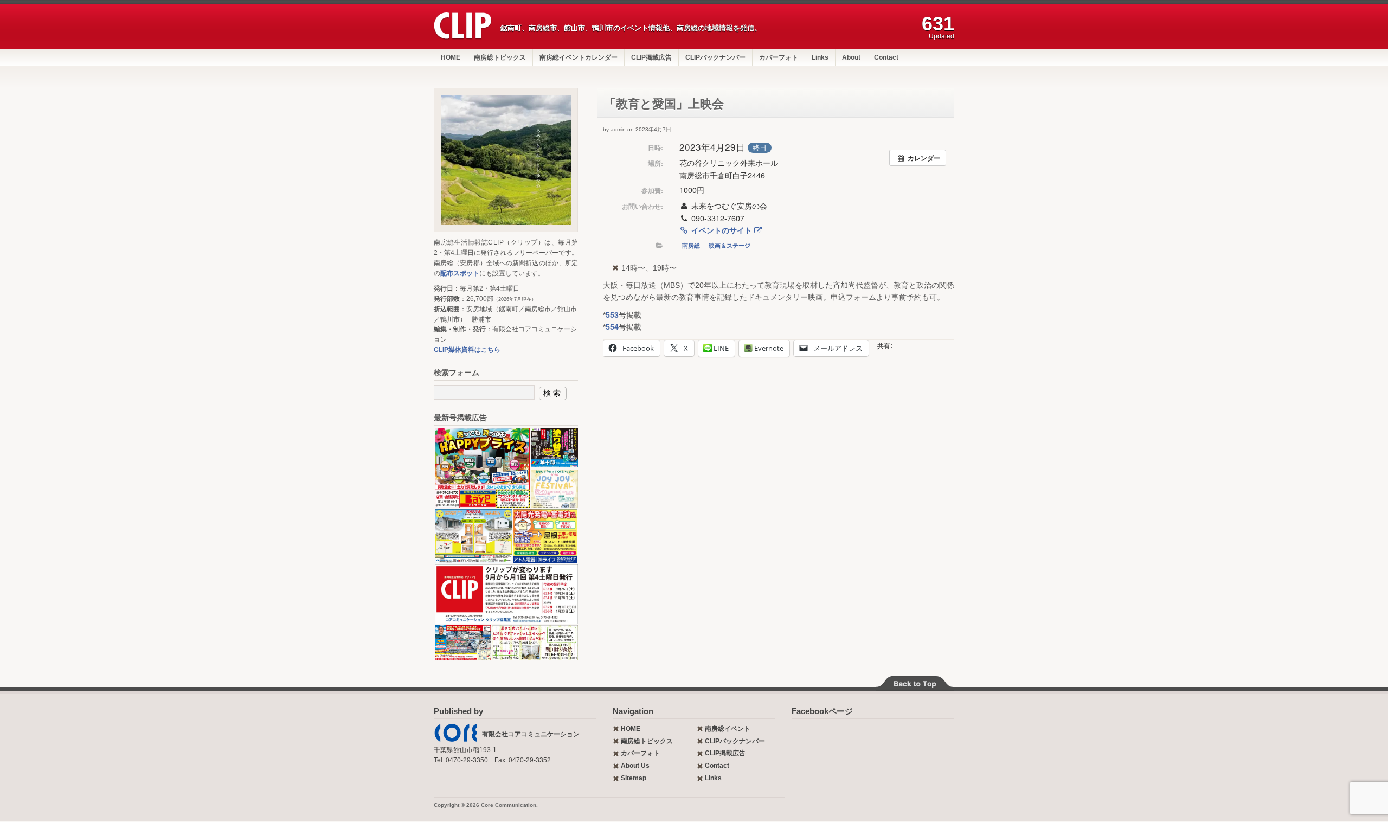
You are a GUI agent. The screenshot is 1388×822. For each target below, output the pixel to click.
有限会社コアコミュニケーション (531, 734)
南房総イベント (727, 729)
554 (612, 327)
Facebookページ (822, 711)
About (851, 57)
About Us (635, 765)
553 (612, 315)
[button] (482, 468)
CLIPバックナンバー (715, 57)
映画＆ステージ (729, 245)
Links (820, 57)
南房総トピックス (500, 57)
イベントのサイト (721, 229)
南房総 (691, 245)
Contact (886, 57)
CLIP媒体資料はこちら (467, 350)
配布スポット (459, 273)
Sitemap (633, 778)
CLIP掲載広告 (651, 57)
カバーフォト (778, 57)
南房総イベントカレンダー (578, 57)
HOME (450, 57)
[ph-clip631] (506, 160)
